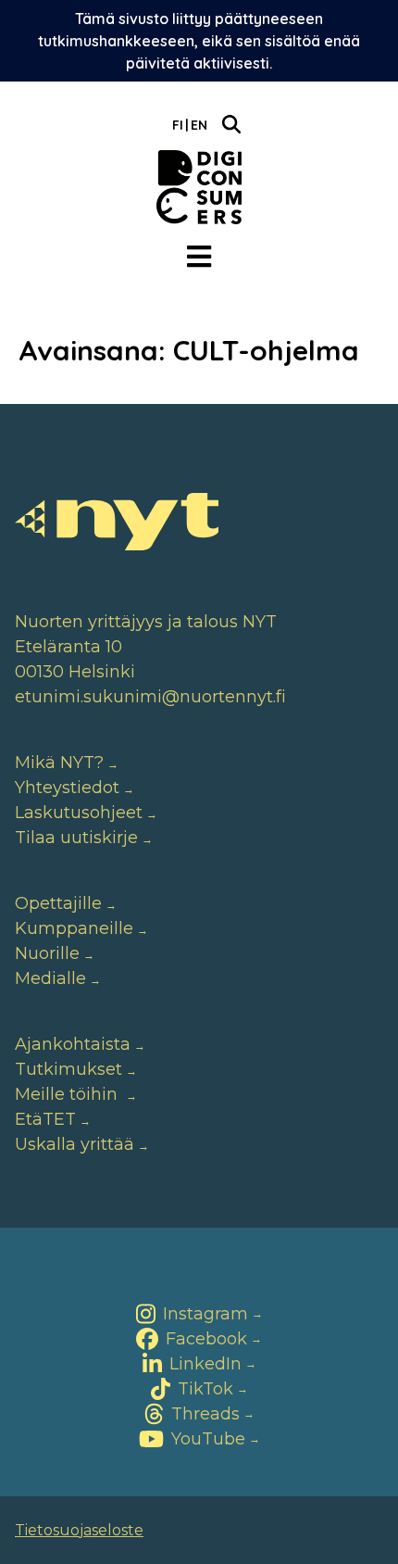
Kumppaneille (74, 928)
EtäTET (45, 1119)
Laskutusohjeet (79, 812)
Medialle (50, 978)
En (199, 125)
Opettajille (58, 903)
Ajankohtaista (73, 1044)
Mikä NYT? (59, 762)
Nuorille (47, 953)
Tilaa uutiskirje (76, 837)
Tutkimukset (68, 1069)
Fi (177, 125)
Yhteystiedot (67, 787)
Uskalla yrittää (74, 1144)
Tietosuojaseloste (79, 1530)
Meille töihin (68, 1094)
